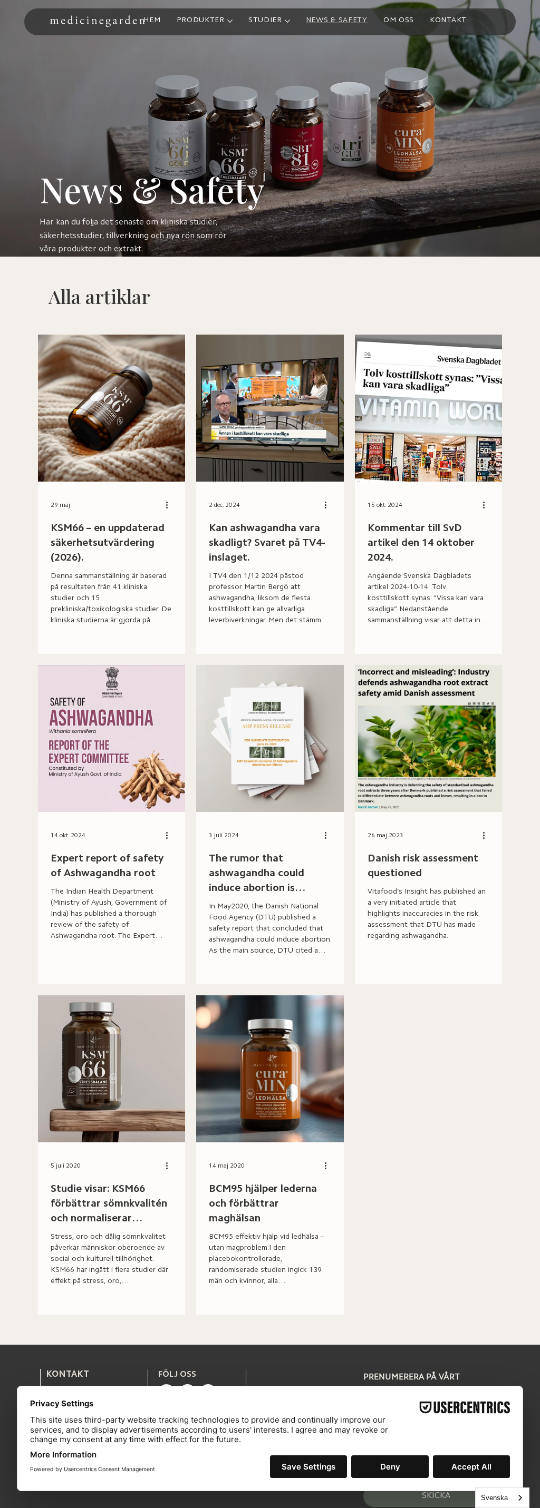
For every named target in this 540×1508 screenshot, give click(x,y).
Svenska (494, 1498)
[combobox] (502, 1497)
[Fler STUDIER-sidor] (287, 21)
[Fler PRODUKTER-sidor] (230, 21)
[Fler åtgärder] (171, 505)
